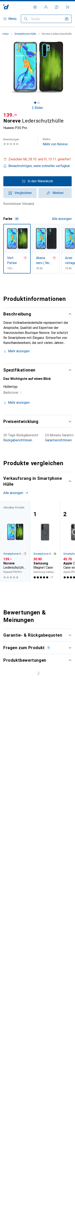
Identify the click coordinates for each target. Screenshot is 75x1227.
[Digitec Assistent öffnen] (56, 7)
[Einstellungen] (35, 7)
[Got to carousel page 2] (39, 103)
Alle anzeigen (62, 219)
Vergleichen (23, 193)
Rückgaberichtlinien (17, 440)
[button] (37, 159)
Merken (58, 193)
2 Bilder (37, 108)
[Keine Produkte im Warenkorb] (67, 7)
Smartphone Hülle (25, 33)
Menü (12, 19)
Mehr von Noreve (55, 142)
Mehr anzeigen (19, 351)
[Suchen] (26, 19)
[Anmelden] (46, 7)
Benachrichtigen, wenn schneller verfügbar (39, 166)
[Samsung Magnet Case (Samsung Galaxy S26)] (45, 541)
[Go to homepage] (6, 7)
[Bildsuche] (67, 19)
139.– (10, 115)
